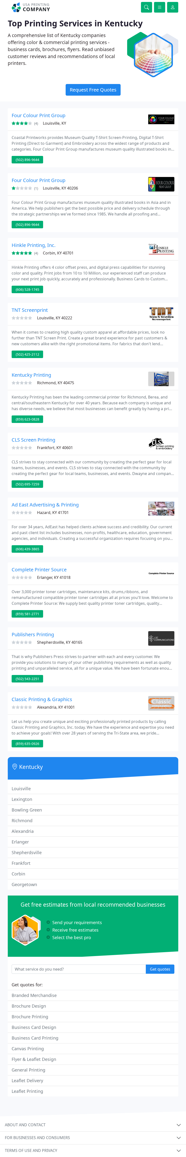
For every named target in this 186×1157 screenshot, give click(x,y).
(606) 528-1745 (27, 289)
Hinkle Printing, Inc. (33, 245)
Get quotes (160, 969)
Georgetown (24, 884)
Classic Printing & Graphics (42, 699)
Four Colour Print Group (38, 115)
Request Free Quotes (93, 89)
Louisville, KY (54, 123)
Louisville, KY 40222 (54, 318)
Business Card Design (34, 1027)
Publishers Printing (33, 634)
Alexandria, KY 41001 (56, 707)
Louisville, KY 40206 (60, 188)
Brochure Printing (30, 1016)
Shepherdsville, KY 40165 (59, 642)
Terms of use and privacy (31, 1150)
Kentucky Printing (31, 375)
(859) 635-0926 (27, 743)
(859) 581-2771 (27, 614)
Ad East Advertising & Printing (45, 504)
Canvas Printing (28, 1048)
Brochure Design (29, 1006)
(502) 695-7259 (27, 484)
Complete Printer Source (39, 569)
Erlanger (20, 842)
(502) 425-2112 (27, 354)
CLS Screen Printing (33, 440)
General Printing (28, 1070)
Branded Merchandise (34, 995)
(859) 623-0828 (27, 419)
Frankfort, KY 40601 (55, 447)
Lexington (22, 799)
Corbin (18, 874)
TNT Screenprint (30, 310)
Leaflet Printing (27, 1091)
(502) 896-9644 (27, 159)
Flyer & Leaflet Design (34, 1059)
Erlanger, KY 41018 (53, 577)
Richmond (22, 820)
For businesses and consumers (37, 1137)
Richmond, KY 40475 (55, 382)
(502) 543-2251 (27, 678)
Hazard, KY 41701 (53, 512)
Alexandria (23, 831)
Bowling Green (27, 810)
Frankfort (21, 863)
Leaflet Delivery (27, 1080)
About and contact (25, 1124)
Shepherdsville (27, 852)
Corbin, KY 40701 (58, 253)
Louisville (21, 788)
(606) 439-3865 (27, 549)
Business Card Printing (35, 1038)
